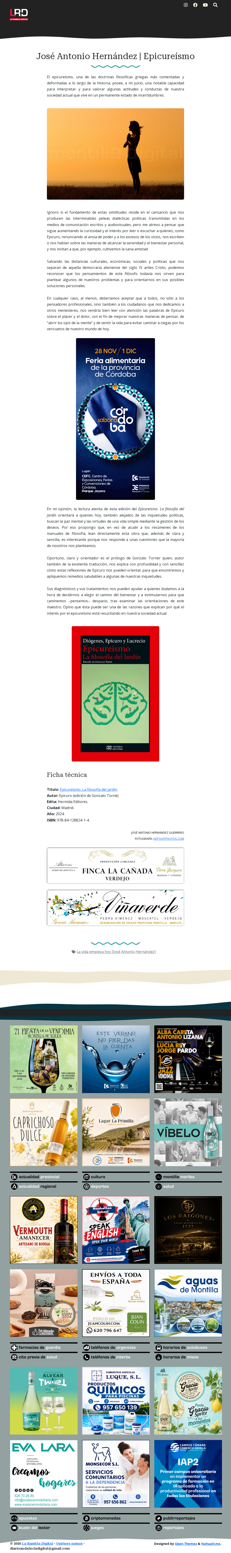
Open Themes (186, 1543)
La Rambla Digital (37, 1544)
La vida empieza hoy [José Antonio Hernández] (116, 951)
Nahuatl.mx (210, 1543)
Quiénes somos (69, 1544)
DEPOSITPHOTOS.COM (168, 839)
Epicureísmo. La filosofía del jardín (88, 789)
